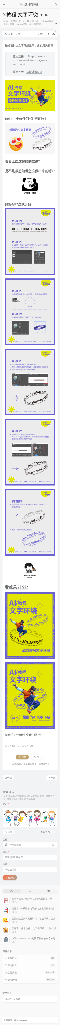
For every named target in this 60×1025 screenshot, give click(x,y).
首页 (10, 33)
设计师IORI (35, 71)
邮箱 (6, 851)
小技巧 (9, 999)
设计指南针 (11, 21)
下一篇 (51, 777)
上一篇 (8, 777)
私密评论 (45, 831)
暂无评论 (10, 24)
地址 (5, 864)
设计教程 (37, 24)
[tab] (11, 891)
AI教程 (17, 999)
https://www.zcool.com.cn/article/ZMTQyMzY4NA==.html (30, 60)
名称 (6, 839)
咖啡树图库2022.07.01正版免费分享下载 (32, 898)
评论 (6, 803)
